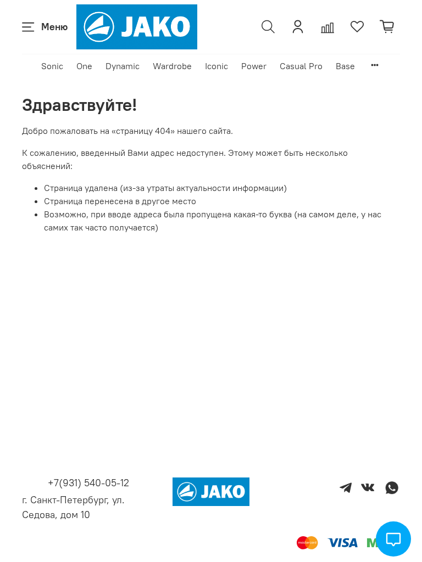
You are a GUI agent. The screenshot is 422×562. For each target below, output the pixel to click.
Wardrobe (172, 65)
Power (253, 65)
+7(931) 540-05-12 (88, 482)
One (84, 65)
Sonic (52, 65)
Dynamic (123, 65)
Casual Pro (301, 65)
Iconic (216, 65)
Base (345, 65)
